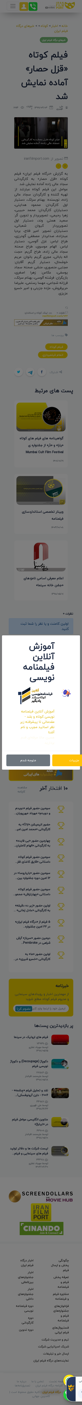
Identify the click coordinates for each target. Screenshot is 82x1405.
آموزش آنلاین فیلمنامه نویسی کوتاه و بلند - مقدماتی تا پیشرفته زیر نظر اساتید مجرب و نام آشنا (37, 721)
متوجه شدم (28, 760)
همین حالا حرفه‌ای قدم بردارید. (37, 740)
